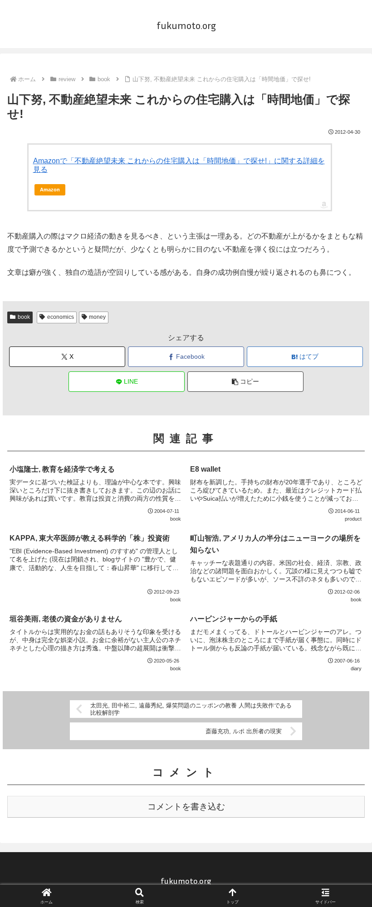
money (97, 317)
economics (60, 317)
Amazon (50, 189)
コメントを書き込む (186, 806)
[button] (245, 381)
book (24, 317)
